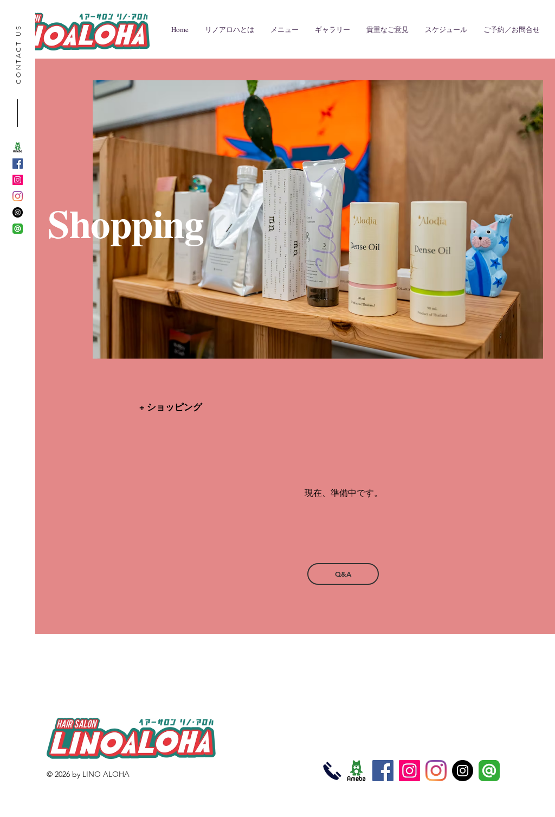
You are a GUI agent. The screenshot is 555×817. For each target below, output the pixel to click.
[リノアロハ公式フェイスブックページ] (17, 163)
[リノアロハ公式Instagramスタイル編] (17, 180)
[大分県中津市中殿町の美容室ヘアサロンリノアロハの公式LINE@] (17, 229)
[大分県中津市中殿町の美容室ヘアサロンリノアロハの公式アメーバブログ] (17, 147)
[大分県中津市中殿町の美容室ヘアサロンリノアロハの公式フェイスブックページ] (382, 770)
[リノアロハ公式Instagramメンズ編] (17, 212)
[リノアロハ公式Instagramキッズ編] (17, 196)
